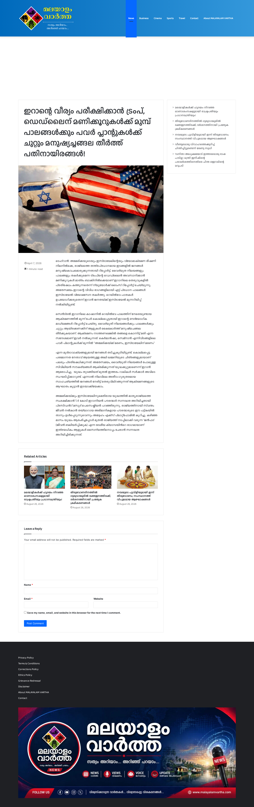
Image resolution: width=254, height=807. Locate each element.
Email (28, 598)
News (131, 18)
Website (98, 598)
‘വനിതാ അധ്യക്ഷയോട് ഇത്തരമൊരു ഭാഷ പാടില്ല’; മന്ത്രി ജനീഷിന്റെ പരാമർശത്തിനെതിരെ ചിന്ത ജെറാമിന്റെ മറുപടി (200, 160)
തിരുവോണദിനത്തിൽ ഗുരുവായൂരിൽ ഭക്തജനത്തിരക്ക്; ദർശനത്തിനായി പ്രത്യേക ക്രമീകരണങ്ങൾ (90, 497)
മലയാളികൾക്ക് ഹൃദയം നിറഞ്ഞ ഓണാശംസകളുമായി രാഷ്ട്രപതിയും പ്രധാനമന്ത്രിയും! (43, 495)
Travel (182, 18)
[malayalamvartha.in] (47, 18)
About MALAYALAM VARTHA (218, 18)
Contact (194, 18)
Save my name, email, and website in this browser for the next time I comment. (74, 612)
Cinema (158, 18)
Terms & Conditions (29, 663)
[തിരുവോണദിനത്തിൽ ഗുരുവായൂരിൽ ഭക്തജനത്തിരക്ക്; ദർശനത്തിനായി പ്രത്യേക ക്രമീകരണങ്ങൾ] (90, 477)
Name (28, 584)
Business (144, 18)
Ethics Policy (25, 675)
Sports (170, 18)
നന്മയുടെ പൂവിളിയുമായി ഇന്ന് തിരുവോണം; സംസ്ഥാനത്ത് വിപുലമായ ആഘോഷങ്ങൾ (135, 495)
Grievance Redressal (29, 680)
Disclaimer (24, 686)
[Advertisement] (127, 68)
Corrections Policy (28, 669)
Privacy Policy (26, 657)
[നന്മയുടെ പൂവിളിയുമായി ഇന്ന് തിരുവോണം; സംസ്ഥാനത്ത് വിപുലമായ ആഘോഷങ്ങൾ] (137, 477)
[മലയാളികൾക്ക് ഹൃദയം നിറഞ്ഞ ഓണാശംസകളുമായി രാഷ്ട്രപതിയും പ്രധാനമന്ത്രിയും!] (44, 477)
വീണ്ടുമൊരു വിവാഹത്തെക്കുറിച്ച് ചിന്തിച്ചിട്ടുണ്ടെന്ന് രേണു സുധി (195, 146)
